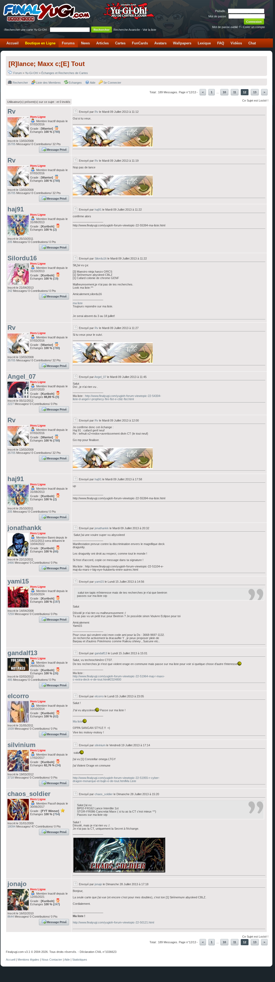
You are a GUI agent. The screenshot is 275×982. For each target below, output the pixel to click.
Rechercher (20, 82)
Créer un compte (254, 27)
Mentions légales (28, 959)
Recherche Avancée (127, 29)
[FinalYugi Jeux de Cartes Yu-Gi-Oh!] (79, 20)
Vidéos (236, 43)
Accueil (12, 43)
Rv (11, 111)
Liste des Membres (48, 82)
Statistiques (79, 959)
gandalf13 (22, 652)
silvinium (21, 744)
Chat (252, 43)
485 (9, 679)
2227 (10, 403)
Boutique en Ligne (40, 43)
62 (55, 716)
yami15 (18, 581)
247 (56, 904)
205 (9, 241)
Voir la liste (149, 29)
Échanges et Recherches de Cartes (64, 73)
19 (55, 278)
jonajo (17, 883)
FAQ (220, 43)
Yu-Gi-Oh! (31, 73)
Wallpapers (182, 43)
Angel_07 (21, 376)
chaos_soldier (28, 793)
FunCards (140, 43)
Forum (17, 73)
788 (56, 131)
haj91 (15, 209)
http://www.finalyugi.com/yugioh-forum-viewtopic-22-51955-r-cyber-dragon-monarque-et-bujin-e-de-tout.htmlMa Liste (116, 779)
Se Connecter (112, 82)
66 (55, 551)
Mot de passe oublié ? (226, 27)
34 (58, 765)
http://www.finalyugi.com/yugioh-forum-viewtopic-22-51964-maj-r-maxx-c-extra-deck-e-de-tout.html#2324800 (119, 678)
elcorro (18, 695)
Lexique (204, 43)
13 (254, 92)
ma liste (78, 303)
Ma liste (78, 721)
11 (234, 92)
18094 (11, 826)
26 (55, 673)
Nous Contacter (52, 959)
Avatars (160, 43)
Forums (68, 43)
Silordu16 (22, 258)
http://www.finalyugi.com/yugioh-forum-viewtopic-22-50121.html (113, 922)
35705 (11, 144)
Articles (102, 43)
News (85, 43)
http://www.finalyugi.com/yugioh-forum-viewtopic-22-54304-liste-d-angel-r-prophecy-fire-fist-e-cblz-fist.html (117, 397)
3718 (10, 777)
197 (56, 601)
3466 (10, 562)
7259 (10, 614)
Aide (92, 82)
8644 (10, 916)
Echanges (75, 82)
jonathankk (24, 527)
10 (224, 92)
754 (56, 814)
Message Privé (57, 149)
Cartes (120, 43)
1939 (10, 728)
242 (9, 290)
